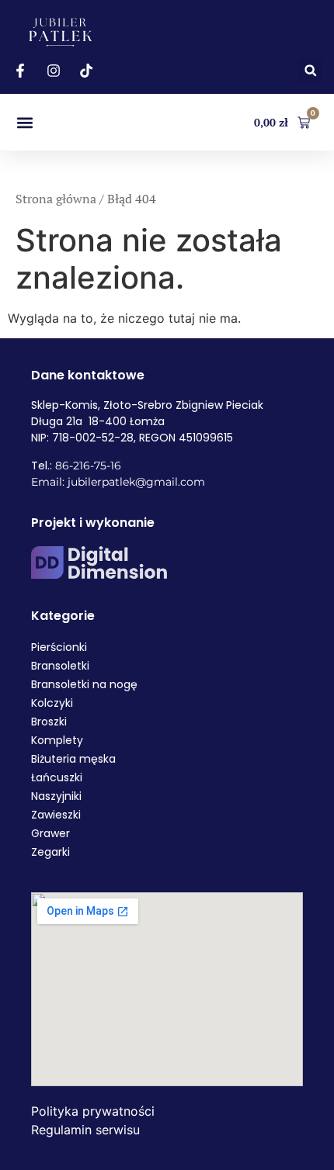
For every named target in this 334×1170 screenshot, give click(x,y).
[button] (310, 70)
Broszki (49, 721)
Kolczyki (52, 703)
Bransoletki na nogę (84, 684)
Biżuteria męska (73, 759)
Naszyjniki (56, 796)
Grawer (50, 833)
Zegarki (50, 852)
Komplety (57, 740)
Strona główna (56, 198)
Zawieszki (56, 814)
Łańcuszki (56, 777)
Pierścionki (59, 647)
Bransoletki (60, 665)
